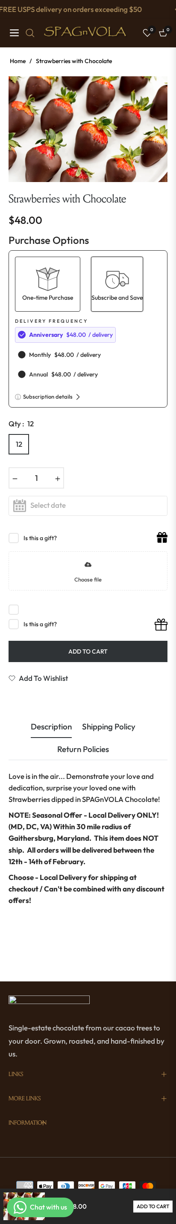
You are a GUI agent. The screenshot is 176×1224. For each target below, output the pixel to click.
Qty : (21, 423)
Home (18, 61)
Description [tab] (51, 727)
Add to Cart (153, 1206)
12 (19, 444)
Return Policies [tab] (83, 749)
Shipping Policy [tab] (108, 727)
